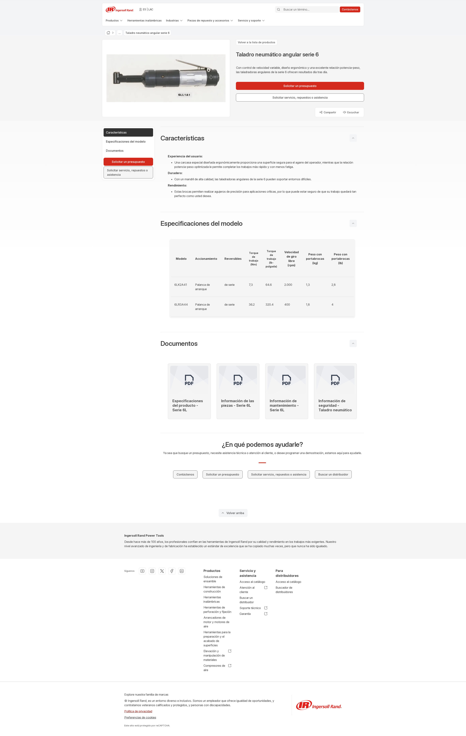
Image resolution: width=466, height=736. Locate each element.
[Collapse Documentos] (353, 343)
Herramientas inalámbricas (212, 599)
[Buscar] (278, 9)
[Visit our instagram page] (152, 571)
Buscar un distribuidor (247, 600)
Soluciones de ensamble (213, 579)
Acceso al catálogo (252, 582)
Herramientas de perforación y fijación (217, 610)
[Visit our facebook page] (171, 571)
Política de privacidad (138, 711)
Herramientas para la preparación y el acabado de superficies (217, 638)
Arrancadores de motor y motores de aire (216, 622)
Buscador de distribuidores (284, 590)
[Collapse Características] (353, 138)
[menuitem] (114, 20)
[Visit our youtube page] (142, 571)
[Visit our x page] (162, 571)
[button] (262, 138)
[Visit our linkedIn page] (181, 571)
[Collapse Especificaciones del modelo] (353, 223)
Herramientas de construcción (214, 589)
